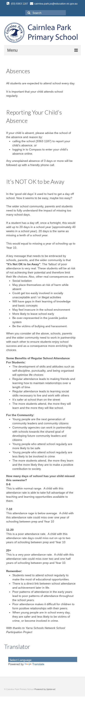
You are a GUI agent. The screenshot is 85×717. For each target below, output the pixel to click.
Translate (38, 664)
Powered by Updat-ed (44, 689)
